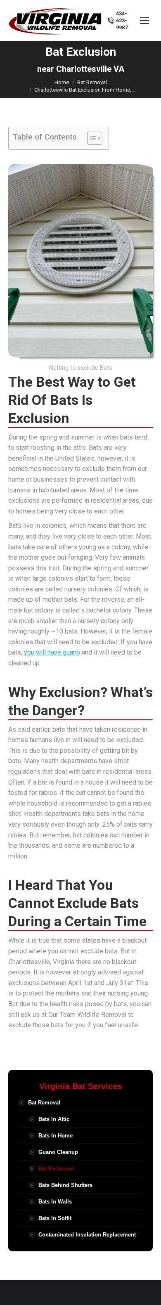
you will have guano (52, 652)
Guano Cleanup (58, 1152)
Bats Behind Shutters (65, 1185)
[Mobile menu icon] (144, 20)
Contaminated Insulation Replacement (87, 1235)
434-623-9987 (122, 20)
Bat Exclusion (56, 1169)
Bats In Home (55, 1135)
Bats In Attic (53, 1119)
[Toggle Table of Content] (90, 138)
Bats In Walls (55, 1202)
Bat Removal (44, 1102)
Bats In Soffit (54, 1218)
